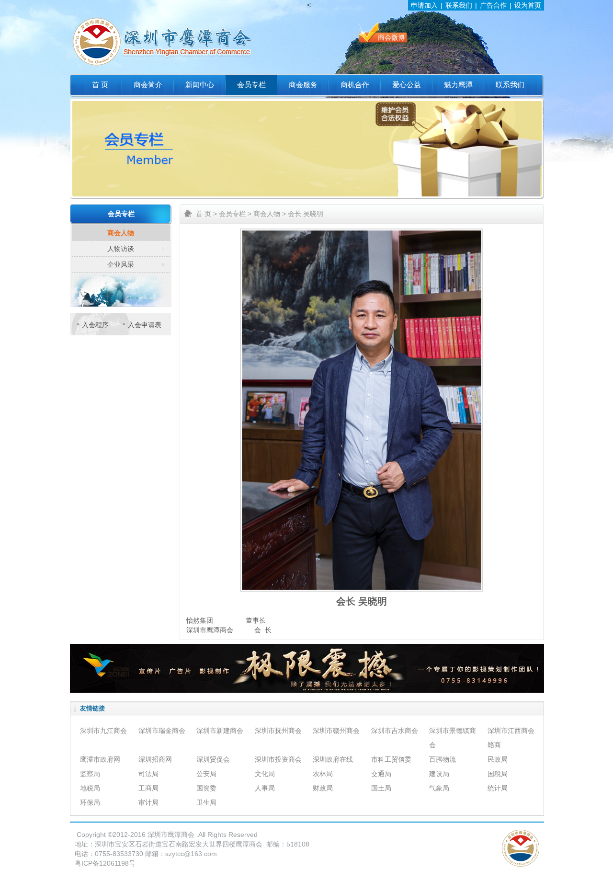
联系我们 (458, 5)
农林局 (323, 774)
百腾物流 (442, 759)
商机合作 (355, 85)
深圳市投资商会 (278, 759)
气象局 (439, 788)
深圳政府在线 (333, 759)
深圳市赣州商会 (336, 730)
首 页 (100, 85)
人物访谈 (120, 248)
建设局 (439, 774)
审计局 (148, 802)
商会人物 (120, 233)
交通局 (381, 774)
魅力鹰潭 (458, 85)
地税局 (90, 788)
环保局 (90, 802)
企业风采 (120, 264)
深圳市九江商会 (103, 730)
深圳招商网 (155, 759)
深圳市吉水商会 (394, 730)
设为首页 (527, 5)
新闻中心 (199, 85)
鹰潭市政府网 (100, 759)
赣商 (494, 745)
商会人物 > (269, 213)
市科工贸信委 (391, 759)
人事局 (265, 788)
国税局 (498, 774)
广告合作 (493, 5)
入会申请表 (144, 325)
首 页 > (206, 213)
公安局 (206, 774)
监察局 (90, 774)
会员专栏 (251, 85)
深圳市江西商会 (511, 730)
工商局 (148, 788)
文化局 (265, 774)
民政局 (498, 759)
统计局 (498, 788)
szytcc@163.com (191, 854)
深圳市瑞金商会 (161, 730)
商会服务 (303, 85)
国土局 (381, 788)
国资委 (206, 788)
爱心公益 (406, 85)
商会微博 (391, 37)
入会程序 (95, 325)
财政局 (323, 788)
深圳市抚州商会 (278, 730)
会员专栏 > (235, 213)
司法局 (148, 774)
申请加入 (424, 5)
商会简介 (148, 85)
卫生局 (206, 802)
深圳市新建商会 (219, 730)
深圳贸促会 (213, 759)
